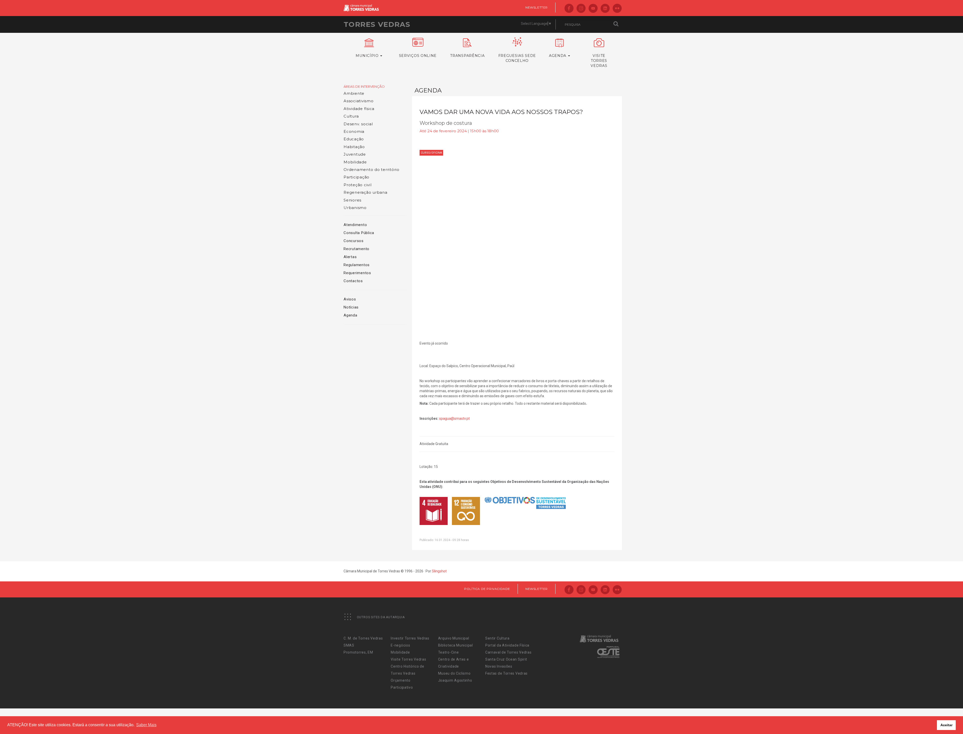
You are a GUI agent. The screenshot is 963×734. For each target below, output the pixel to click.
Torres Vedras (377, 24)
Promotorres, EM (358, 652)
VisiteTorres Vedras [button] (599, 60)
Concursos (354, 241)
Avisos (350, 299)
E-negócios (400, 645)
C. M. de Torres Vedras (363, 638)
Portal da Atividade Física (507, 645)
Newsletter (536, 7)
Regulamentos (357, 265)
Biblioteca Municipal (455, 645)
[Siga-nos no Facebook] (569, 9)
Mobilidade (355, 162)
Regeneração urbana (365, 192)
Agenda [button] (558, 55)
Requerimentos (357, 273)
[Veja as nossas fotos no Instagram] (581, 9)
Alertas (350, 257)
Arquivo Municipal (453, 638)
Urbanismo (355, 207)
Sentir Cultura (497, 638)
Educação (354, 139)
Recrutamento (356, 249)
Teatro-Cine (448, 652)
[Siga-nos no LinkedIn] (605, 9)
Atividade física (359, 108)
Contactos (353, 281)
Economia (354, 131)
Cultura (351, 116)
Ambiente (354, 93)
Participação (356, 177)
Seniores (352, 200)
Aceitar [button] (946, 725)
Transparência (467, 55)
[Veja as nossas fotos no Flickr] (617, 9)
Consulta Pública (359, 233)
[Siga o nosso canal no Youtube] (593, 9)
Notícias (351, 307)
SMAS (349, 645)
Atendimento (355, 225)
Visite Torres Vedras (408, 659)
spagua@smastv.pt (454, 418)
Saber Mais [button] (146, 725)
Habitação (354, 146)
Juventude (355, 154)
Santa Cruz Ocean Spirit (506, 659)
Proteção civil (358, 184)
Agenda (350, 315)
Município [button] (368, 55)
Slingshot (439, 571)
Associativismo (359, 100)
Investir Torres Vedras (410, 638)
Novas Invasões (498, 666)
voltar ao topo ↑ (939, 719)
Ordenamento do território (371, 169)
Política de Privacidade (487, 589)
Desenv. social (358, 124)
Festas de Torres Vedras (506, 673)
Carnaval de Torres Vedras (508, 652)
